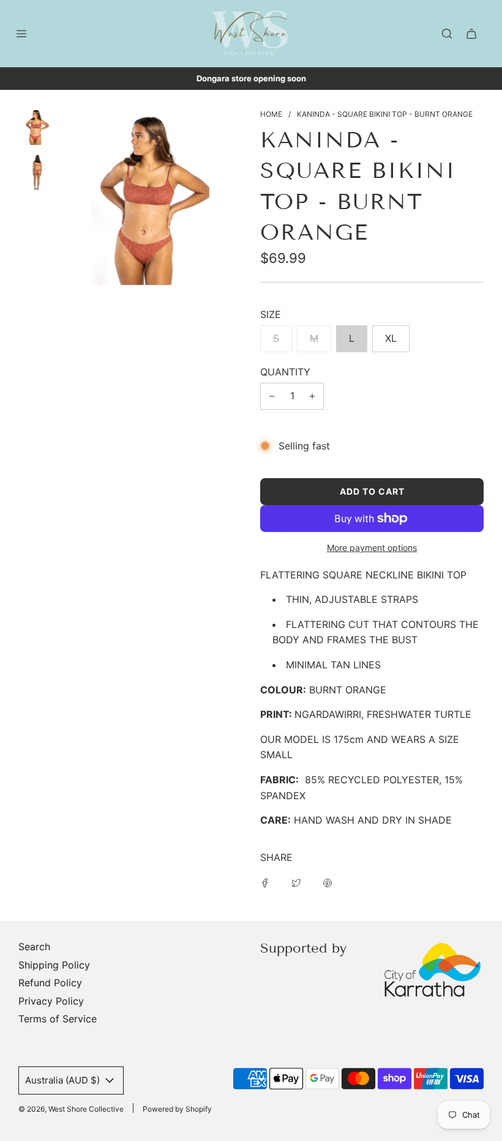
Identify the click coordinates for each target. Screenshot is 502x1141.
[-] (272, 396)
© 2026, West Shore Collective (71, 1108)
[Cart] (471, 34)
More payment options (372, 547)
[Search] (447, 34)
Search (34, 946)
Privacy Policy (51, 1001)
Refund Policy (50, 983)
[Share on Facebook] (265, 882)
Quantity (285, 372)
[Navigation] (21, 33)
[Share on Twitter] (296, 882)
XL (391, 338)
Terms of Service (57, 1019)
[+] (312, 396)
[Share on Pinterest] (327, 882)
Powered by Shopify (177, 1108)
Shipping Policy (54, 965)
